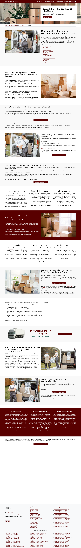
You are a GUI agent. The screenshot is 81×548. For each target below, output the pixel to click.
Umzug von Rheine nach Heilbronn (61, 541)
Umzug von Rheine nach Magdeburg (37, 540)
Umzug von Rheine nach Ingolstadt (61, 536)
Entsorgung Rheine (34, 519)
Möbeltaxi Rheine (33, 522)
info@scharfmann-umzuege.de (14, 514)
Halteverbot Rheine (34, 513)
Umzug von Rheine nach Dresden (13, 541)
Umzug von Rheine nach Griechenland (62, 515)
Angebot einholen (47, 17)
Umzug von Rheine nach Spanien (61, 525)
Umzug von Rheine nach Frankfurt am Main (15, 546)
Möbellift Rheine (33, 527)
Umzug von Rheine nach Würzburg (61, 540)
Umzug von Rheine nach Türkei (60, 513)
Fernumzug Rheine (34, 510)
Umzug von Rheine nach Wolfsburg (61, 545)
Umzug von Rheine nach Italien (60, 517)
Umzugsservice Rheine (34, 507)
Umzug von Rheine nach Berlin (12, 533)
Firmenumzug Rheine (34, 511)
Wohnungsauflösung (47, 50)
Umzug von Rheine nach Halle (36, 538)
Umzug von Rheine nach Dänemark (61, 522)
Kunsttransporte (70, 286)
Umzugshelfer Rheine (34, 523)
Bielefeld (61, 194)
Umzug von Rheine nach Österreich (61, 521)
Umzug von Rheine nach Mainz (36, 544)
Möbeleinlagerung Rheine (35, 515)
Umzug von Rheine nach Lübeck (36, 545)
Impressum (7, 520)
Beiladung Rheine (33, 526)
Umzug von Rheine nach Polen (60, 510)
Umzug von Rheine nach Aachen (36, 534)
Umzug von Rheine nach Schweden (61, 511)
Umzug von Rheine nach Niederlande (62, 518)
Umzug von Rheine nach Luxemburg (61, 507)
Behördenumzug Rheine (35, 525)
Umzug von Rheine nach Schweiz (61, 526)
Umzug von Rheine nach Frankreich (61, 519)
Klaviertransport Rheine (35, 514)
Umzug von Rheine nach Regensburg (62, 533)
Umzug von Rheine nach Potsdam (13, 542)
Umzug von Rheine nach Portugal (61, 523)
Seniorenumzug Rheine (35, 517)
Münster (11, 249)
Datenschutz (7, 521)
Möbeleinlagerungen (47, 55)
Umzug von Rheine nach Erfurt (36, 546)
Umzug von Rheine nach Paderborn (61, 534)
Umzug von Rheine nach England (61, 514)
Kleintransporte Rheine (35, 521)
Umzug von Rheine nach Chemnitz (37, 537)
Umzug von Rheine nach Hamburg (13, 545)
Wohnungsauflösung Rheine (36, 518)
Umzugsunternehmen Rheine (11, 1)
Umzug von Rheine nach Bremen (12, 538)
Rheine (46, 59)
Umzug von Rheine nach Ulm (60, 542)
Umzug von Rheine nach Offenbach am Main (63, 537)
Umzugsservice (21, 25)
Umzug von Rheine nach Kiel (36, 536)
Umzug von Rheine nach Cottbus (12, 540)
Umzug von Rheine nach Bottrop (61, 546)
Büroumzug (45, 54)
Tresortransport (60, 147)
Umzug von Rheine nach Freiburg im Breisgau (39, 541)
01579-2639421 (10, 512)
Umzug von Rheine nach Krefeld (36, 542)
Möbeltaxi (46, 52)
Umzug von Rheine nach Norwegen (61, 509)
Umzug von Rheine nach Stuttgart (13, 544)
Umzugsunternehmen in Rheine (21, 79)
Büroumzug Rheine (34, 509)
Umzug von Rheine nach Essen (12, 536)
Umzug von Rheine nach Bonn (12, 534)
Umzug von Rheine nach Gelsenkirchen (38, 533)
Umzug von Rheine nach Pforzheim (61, 544)
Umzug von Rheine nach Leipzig (12, 537)
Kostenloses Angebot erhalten (40, 120)
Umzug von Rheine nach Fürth (60, 538)
